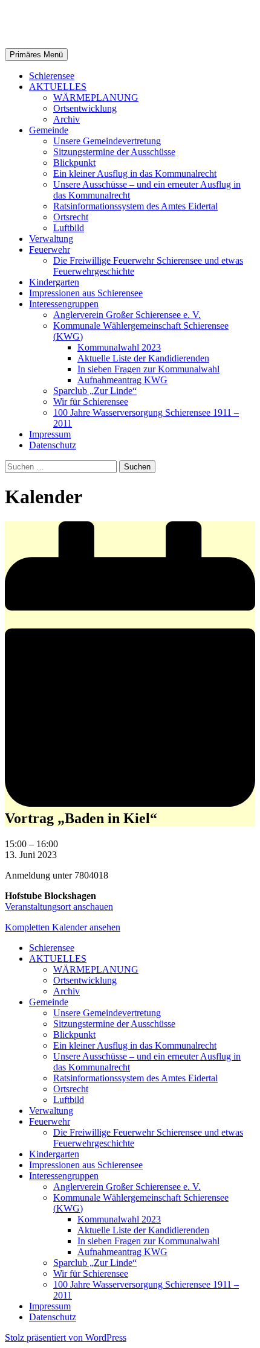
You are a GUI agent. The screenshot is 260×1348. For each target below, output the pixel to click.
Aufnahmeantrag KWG (122, 380)
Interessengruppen (64, 304)
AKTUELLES (57, 86)
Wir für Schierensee (90, 401)
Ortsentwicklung (85, 108)
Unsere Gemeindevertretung (107, 141)
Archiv (66, 119)
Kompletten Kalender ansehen (62, 927)
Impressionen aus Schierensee (86, 293)
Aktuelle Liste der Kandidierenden (143, 358)
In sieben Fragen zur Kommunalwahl (148, 369)
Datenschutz (52, 445)
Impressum (50, 434)
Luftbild (68, 228)
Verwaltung (51, 239)
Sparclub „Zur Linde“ (95, 391)
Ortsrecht (70, 217)
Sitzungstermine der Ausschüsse (114, 152)
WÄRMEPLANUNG (95, 97)
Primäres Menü (36, 54)
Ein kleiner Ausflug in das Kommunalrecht (134, 173)
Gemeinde (48, 130)
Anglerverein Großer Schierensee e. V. (127, 315)
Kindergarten (54, 282)
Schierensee (51, 76)
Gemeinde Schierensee (97, 23)
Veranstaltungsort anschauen (59, 906)
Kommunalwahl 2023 (119, 347)
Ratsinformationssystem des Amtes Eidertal (135, 206)
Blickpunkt (74, 162)
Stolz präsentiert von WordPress (65, 1337)
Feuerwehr (49, 249)
